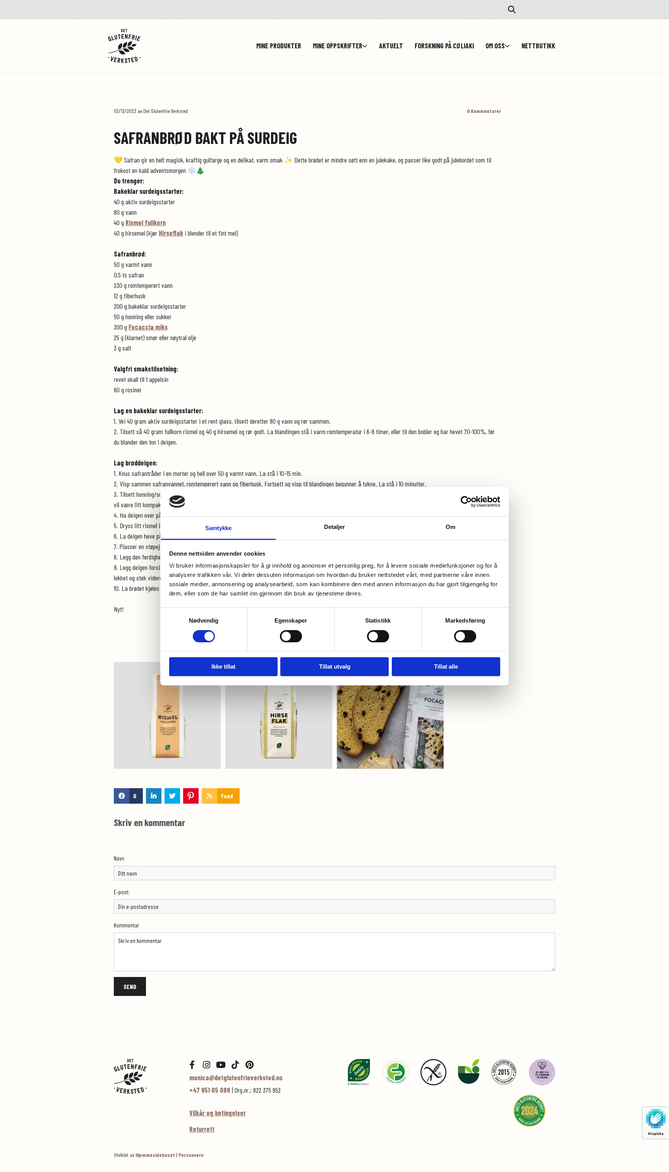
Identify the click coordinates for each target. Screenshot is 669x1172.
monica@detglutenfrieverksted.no (236, 1077)
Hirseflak (171, 233)
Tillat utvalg (334, 667)
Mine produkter (278, 46)
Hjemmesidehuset (155, 1154)
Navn (119, 858)
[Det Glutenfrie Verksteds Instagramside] (206, 1065)
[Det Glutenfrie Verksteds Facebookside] (192, 1065)
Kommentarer (484, 111)
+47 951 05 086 (209, 1090)
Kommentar (126, 925)
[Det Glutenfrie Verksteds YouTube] (220, 1065)
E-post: (122, 891)
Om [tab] (450, 527)
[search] (512, 9)
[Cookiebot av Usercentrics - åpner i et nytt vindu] (466, 501)
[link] (334, 45)
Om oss (495, 46)
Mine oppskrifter (337, 46)
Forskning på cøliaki (444, 46)
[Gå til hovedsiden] (146, 46)
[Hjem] (146, 1076)
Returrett (201, 1129)
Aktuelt (391, 46)
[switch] (291, 636)
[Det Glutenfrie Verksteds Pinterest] (249, 1065)
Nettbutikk (538, 46)
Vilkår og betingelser (217, 1113)
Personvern (191, 1154)
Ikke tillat (223, 667)
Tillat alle (446, 667)
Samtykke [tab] (218, 528)
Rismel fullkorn (145, 222)
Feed (227, 795)
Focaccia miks (148, 327)
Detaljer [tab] (334, 527)
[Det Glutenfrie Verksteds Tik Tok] (235, 1065)
